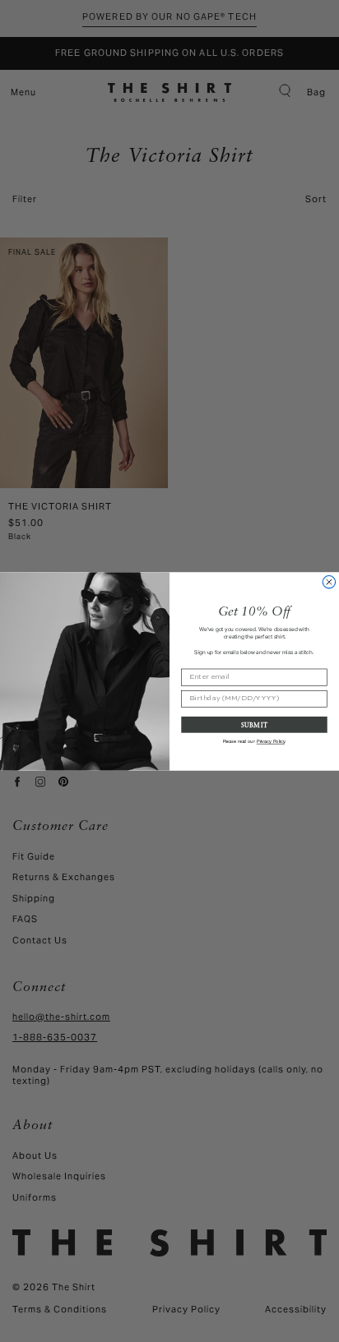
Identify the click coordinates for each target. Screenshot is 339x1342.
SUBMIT (254, 723)
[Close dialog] (329, 581)
